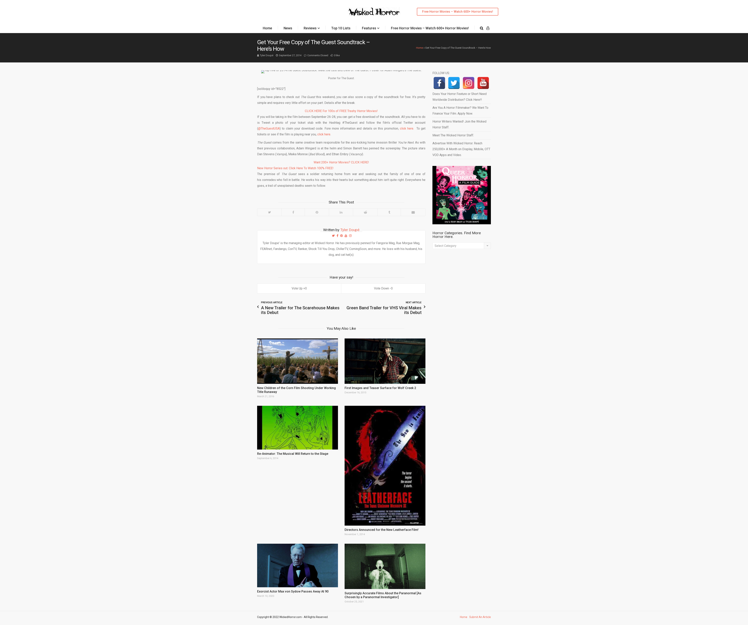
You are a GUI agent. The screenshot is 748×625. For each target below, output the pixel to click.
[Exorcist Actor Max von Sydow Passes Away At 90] (297, 565)
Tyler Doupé (266, 55)
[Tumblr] (389, 212)
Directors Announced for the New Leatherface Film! (381, 530)
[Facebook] (293, 212)
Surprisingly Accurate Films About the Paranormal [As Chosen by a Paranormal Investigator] (383, 595)
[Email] (413, 212)
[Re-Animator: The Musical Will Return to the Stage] (297, 427)
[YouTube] (483, 83)
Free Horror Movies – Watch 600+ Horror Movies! (457, 11)
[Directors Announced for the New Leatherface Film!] (385, 465)
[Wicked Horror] (374, 11)
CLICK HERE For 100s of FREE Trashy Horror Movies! (341, 111)
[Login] (488, 28)
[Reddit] (365, 212)
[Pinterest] (317, 212)
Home (267, 28)
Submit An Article (480, 617)
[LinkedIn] (341, 212)
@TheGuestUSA (269, 128)
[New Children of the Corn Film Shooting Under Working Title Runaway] (297, 361)
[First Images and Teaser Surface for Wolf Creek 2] (385, 361)
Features (369, 28)
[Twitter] (269, 212)
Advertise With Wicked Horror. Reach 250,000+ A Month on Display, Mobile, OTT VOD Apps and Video (461, 149)
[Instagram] (468, 83)
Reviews (310, 28)
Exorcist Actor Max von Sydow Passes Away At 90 (292, 591)
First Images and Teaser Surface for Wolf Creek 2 (380, 388)
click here (406, 128)
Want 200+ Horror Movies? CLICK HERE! (341, 162)
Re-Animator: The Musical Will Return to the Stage (292, 454)
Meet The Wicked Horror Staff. (453, 135)
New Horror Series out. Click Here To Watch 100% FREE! (295, 168)
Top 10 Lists (340, 28)
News (288, 28)
